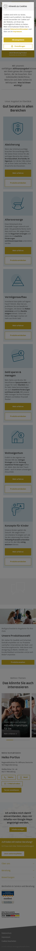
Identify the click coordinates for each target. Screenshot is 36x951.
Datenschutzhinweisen (19, 29)
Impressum (17, 31)
